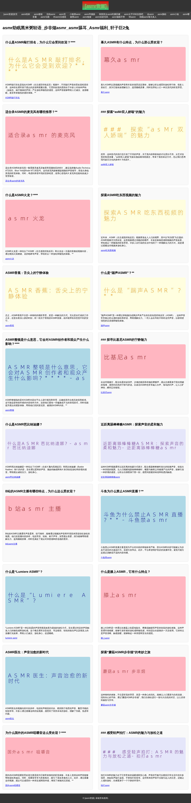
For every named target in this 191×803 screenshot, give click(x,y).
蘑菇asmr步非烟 (108, 705)
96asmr (132, 17)
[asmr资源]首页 (10, 14)
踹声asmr (105, 325)
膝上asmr (105, 638)
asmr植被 (87, 17)
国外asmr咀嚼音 (12, 785)
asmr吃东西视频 (108, 250)
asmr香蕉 (9, 325)
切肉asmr (51, 14)
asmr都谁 (38, 14)
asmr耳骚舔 (89, 14)
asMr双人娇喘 (107, 164)
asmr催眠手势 (118, 17)
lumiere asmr (11, 638)
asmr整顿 (9, 410)
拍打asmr (105, 785)
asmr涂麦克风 (101, 17)
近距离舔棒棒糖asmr (110, 477)
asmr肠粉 (162, 14)
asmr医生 (9, 718)
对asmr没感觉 (59, 17)
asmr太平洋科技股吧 (133, 14)
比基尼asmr (106, 392)
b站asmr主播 (11, 544)
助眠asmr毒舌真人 (148, 17)
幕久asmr (105, 92)
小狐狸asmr (75, 14)
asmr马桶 (45, 17)
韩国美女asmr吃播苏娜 (109, 14)
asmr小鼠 (174, 14)
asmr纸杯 (25, 14)
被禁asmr (74, 17)
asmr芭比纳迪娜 (12, 477)
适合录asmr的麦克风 (14, 181)
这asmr (150, 14)
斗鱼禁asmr (106, 557)
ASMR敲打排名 (12, 98)
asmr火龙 (9, 259)
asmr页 (62, 14)
